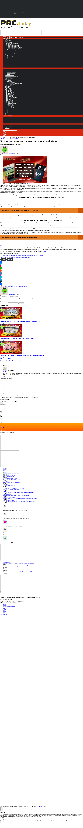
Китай (14, 286)
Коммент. (4, 470)
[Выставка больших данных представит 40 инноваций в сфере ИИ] (8, 568)
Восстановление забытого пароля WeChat (11, 473)
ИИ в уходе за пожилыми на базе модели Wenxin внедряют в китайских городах (18, 8)
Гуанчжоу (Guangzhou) (11, 72)
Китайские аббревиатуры (10, 70)
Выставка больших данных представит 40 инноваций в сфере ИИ (15, 569)
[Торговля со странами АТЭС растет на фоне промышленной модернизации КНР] (11, 319)
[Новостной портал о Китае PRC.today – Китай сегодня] (16, 29)
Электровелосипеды (13, 51)
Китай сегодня (18, 286)
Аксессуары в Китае (13, 50)
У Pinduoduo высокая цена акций (9, 485)
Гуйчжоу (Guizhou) (10, 93)
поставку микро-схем (6, 225)
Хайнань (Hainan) (10, 95)
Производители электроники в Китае (14, 47)
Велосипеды (11, 52)
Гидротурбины (10, 44)
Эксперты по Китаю (9, 66)
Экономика (7, 63)
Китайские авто (8, 54)
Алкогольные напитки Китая (12, 43)
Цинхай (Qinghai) (10, 105)
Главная (4, 14)
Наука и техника (8, 79)
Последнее (5, 469)
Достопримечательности (9, 75)
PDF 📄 (10, 259)
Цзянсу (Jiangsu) (10, 101)
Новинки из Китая (10, 56)
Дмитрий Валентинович (7, 524)
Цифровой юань (10, 65)
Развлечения (7, 108)
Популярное (5, 468)
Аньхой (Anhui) (10, 90)
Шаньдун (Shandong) (11, 107)
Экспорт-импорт (8, 62)
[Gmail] (41, 271)
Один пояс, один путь (11, 64)
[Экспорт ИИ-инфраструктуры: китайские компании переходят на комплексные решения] (11, 353)
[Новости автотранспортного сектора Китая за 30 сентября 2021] (15, 565)
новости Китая (24, 286)
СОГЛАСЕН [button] (45, 806)
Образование (7, 86)
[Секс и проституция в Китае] (9, 475)
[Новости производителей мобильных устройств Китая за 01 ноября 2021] (17, 571)
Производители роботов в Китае (13, 46)
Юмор (8, 112)
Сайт (1, 395)
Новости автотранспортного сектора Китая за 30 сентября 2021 (15, 566)
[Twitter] (41, 264)
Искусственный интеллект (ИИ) (15, 83)
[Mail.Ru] (41, 280)
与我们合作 (7, 128)
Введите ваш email (4, 303)
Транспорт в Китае (11, 49)
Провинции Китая (8, 89)
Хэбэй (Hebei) (10, 96)
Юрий (4, 532)
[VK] (41, 273)
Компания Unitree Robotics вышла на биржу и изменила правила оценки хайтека (18, 7)
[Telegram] (41, 279)
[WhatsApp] (41, 268)
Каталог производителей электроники (12, 117)
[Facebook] (41, 262)
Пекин (8, 74)
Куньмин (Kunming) (11, 73)
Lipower (8, 118)
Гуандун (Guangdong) (11, 92)
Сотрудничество (8, 127)
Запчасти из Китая (13, 53)
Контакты (4, 15)
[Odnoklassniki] (41, 269)
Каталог (5, 116)
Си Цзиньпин (10, 88)
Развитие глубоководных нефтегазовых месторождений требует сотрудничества (18, 563)
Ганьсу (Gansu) (10, 91)
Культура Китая (8, 77)
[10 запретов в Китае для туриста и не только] (5, 481)
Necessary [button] (2, 817)
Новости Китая (7, 36)
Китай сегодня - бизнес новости (9, 508)
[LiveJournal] (41, 282)
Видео (8, 110)
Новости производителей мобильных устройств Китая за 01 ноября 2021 (17, 572)
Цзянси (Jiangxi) (10, 102)
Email (1, 393)
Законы (6, 41)
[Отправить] (41, 284)
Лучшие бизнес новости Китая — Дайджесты (14, 37)
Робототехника (12, 84)
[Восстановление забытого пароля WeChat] (4, 472)
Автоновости (10, 286)
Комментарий (3, 389)
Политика (7, 87)
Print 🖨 (3, 259)
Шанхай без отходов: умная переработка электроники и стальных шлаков (17, 13)
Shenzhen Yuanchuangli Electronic (13, 121)
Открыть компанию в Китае (10, 61)
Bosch (1, 286)
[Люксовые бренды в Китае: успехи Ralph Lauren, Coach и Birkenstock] (11, 336)
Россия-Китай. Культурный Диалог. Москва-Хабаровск (13, 9)
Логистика (7, 60)
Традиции (7, 113)
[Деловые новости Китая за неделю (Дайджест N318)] (13, 488)
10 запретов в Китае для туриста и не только (11, 482)
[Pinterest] (41, 266)
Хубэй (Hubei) (10, 99)
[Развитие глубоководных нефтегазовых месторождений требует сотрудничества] (6, 562)
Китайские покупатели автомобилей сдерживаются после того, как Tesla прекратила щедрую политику (23, 255)
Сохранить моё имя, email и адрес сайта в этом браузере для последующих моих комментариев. (20, 397)
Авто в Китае (6, 137)
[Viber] (41, 275)
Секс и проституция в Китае (8, 476)
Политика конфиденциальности (9, 606)
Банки (6, 39)
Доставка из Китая (8, 40)
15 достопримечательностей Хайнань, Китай (11, 479)
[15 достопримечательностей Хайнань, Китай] (10, 478)
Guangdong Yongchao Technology (13, 120)
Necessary (3, 818)
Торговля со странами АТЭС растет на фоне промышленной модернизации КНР (18, 4)
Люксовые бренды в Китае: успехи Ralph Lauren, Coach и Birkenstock (16, 5)
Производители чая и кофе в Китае (14, 48)
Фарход (4, 540)
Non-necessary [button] (3, 822)
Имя (1, 391)
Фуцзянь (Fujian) (10, 94)
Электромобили (10, 58)
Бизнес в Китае (6, 38)
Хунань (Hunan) (10, 100)
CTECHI (9, 119)
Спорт (8, 109)
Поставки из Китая (7, 115)
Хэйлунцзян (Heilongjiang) (12, 97)
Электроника (9, 85)
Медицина (9, 80)
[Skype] (41, 277)
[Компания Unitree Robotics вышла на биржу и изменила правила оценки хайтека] (6, 358)
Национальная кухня (9, 78)
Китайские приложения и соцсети (11, 76)
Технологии (9, 81)
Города (6, 71)
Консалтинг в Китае (9, 59)
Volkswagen (2, 245)
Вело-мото (9, 55)
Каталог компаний (8, 42)
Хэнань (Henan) (10, 98)
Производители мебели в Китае (13, 45)
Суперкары (9, 57)
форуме (44, 251)
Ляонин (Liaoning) (10, 104)
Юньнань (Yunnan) (10, 106)
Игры (8, 111)
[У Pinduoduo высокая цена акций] (5, 484)
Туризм (6, 114)
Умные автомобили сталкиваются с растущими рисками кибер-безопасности (15, 257)
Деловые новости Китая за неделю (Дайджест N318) (13, 3)
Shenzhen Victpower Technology (13, 122)
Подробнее (40, 806)
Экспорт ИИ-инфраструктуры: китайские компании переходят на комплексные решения (20, 6)
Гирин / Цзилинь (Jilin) (11, 103)
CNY (7, 432)
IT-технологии (12, 82)
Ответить (4, 376)
